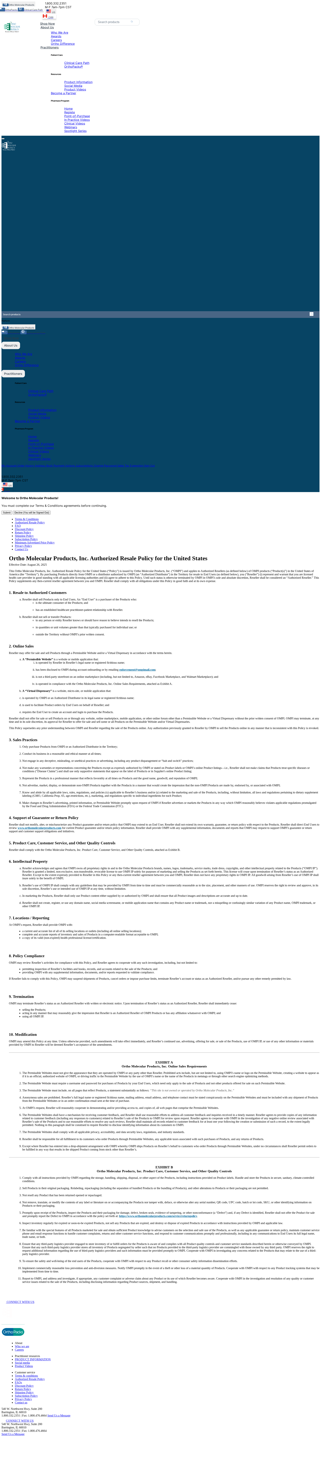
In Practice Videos (77, 120)
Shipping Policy (24, 535)
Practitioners (13, 374)
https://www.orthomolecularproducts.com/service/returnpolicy (158, 1216)
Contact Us (21, 549)
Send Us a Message (58, 1415)
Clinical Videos (74, 123)
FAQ (18, 525)
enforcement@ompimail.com (137, 669)
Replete (69, 112)
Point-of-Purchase (77, 116)
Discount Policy (24, 529)
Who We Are (59, 32)
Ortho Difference (63, 44)
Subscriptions (85, 465)
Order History (26, 465)
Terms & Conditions (27, 519)
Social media (22, 1362)
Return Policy (23, 532)
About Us (10, 345)
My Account (9, 465)
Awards (56, 36)
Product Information (78, 82)
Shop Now (11, 338)
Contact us (21, 1402)
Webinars (70, 127)
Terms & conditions (26, 1375)
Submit (7, 512)
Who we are (22, 1346)
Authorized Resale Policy (30, 522)
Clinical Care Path (76, 63)
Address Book (44, 465)
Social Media (73, 86)
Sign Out (149, 465)
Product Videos (75, 89)
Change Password (105, 465)
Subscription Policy (26, 539)
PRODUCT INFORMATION (33, 1359)
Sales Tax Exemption (130, 465)
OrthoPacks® (73, 66)
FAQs (18, 1382)
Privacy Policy (23, 545)
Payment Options (65, 465)
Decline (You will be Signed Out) (31, 512)
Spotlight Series (75, 131)
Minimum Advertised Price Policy (35, 542)
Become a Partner (63, 93)
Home (68, 108)
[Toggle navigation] (2, 138)
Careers (56, 40)
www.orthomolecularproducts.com (39, 827)
